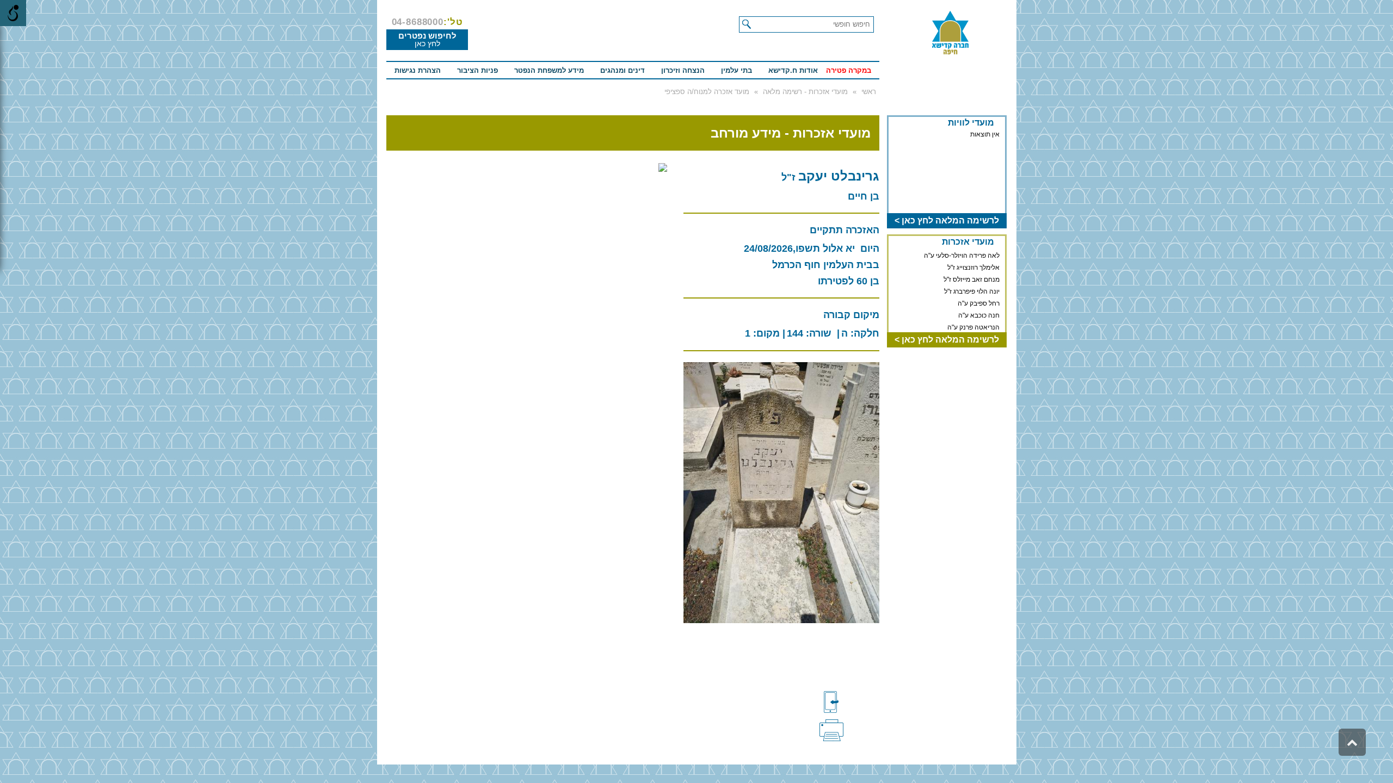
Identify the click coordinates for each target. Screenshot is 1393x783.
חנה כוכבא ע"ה (979, 313)
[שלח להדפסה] (849, 729)
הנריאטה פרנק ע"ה (973, 325)
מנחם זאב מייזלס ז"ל (972, 277)
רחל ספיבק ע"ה (979, 301)
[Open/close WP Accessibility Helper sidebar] (13, 13)
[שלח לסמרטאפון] (849, 702)
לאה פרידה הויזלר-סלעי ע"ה (962, 253)
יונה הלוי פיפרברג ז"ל (972, 289)
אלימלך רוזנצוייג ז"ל (973, 265)
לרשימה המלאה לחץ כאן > (947, 220)
